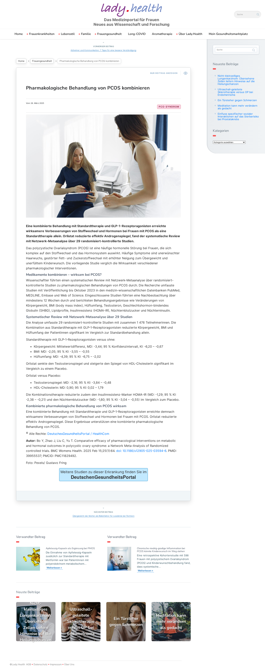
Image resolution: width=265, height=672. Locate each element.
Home (19, 34)
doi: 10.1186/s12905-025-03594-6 (141, 451)
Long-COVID (136, 34)
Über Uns (69, 664)
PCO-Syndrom (169, 106)
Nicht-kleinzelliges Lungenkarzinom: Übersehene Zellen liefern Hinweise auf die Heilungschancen (236, 79)
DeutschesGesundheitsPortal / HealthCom (78, 434)
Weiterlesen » (54, 567)
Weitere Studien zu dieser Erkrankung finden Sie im (103, 475)
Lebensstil (68, 34)
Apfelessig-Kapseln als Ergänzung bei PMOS (70, 548)
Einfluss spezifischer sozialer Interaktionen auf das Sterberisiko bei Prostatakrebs (238, 116)
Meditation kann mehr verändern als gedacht (237, 107)
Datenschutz (40, 664)
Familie (86, 34)
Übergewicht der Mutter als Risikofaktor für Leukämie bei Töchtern (103, 516)
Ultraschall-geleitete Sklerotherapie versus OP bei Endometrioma (235, 92)
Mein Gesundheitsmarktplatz (228, 34)
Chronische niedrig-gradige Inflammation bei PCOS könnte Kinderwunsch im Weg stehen (161, 550)
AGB (29, 664)
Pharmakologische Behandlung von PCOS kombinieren (88, 88)
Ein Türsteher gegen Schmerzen (237, 100)
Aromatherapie (162, 34)
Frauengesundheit (109, 34)
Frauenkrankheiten (42, 34)
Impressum (55, 664)
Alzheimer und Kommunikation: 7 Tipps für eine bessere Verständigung (103, 50)
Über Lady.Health (190, 34)
